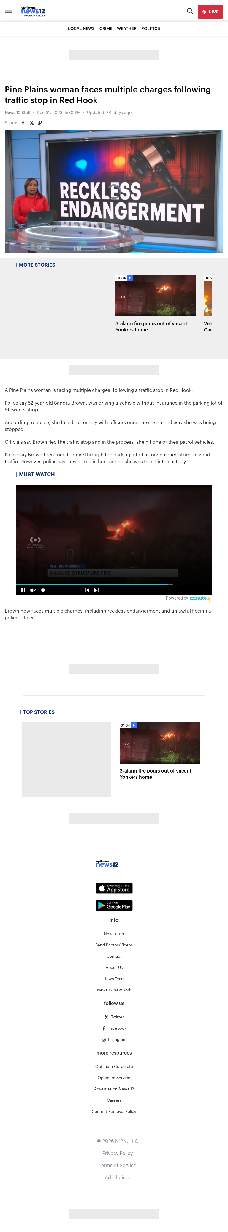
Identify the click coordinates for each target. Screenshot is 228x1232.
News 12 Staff (18, 113)
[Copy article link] (39, 123)
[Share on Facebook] (23, 123)
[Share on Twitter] (31, 123)
